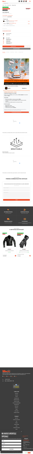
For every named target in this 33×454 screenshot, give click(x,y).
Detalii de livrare (13, 46)
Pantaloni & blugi (16, 424)
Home (3, 5)
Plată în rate (16, 406)
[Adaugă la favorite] (26, 46)
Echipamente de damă (16, 427)
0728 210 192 (25, 447)
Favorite (16, 396)
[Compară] (29, 46)
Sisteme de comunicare (16, 419)
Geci (16, 421)
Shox (6, 5)
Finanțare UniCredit (16, 412)
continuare (11, 449)
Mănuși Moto (9, 5)
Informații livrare (16, 404)
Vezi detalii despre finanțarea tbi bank (16, 112)
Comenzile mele (16, 398)
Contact (16, 409)
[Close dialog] (21, 431)
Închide (26, 452)
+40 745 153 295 (7, 379)
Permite (29, 452)
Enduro (16, 429)
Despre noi (16, 407)
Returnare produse (16, 399)
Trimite (16, 199)
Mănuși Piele (14, 5)
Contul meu (16, 393)
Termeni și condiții (16, 401)
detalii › (29, 21)
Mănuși (16, 422)
